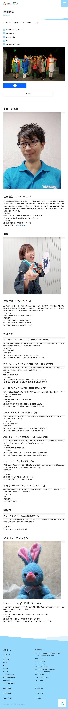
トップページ (6, 23)
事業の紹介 (17, 23)
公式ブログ (28, 94)
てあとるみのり (27, 23)
